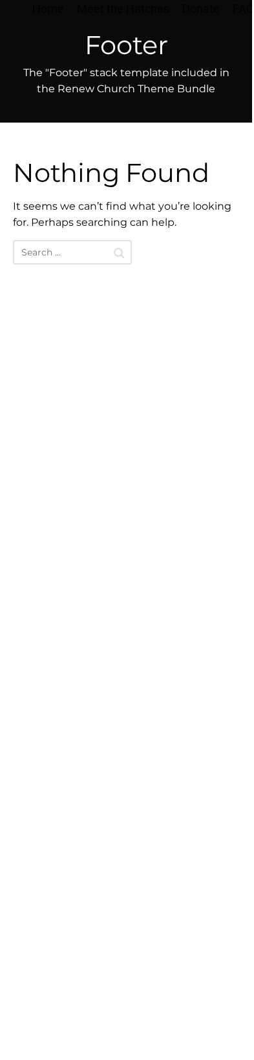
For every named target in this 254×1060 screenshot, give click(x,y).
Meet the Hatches (123, 8)
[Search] (119, 253)
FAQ (243, 8)
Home (48, 8)
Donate (201, 8)
